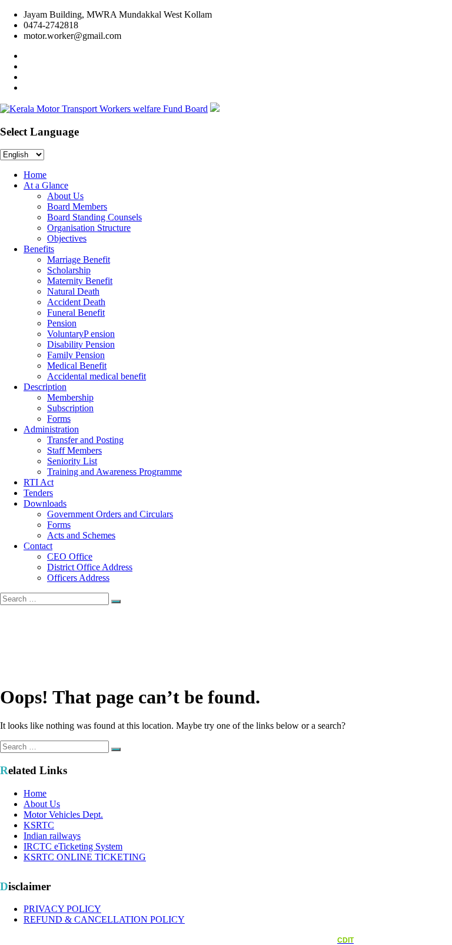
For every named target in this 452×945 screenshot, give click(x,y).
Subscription (70, 408)
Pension (62, 323)
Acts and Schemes (81, 535)
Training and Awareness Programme (114, 472)
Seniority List (72, 461)
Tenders (38, 493)
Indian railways (52, 836)
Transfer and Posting (85, 440)
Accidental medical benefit (96, 376)
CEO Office (69, 556)
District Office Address (89, 567)
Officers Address (78, 578)
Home (35, 175)
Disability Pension (81, 344)
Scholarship (69, 270)
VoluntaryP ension (81, 334)
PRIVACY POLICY (62, 909)
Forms (59, 419)
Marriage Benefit (78, 260)
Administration (51, 429)
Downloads (45, 503)
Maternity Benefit (79, 281)
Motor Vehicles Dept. (63, 814)
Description (45, 387)
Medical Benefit (77, 366)
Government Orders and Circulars (110, 514)
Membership (70, 397)
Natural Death (73, 291)
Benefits (39, 249)
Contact (38, 546)
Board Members (77, 206)
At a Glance (46, 185)
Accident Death (76, 302)
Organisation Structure (89, 228)
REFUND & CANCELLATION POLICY (104, 919)
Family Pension (76, 355)
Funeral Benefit (76, 313)
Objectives (67, 238)
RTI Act (39, 482)
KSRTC (39, 825)
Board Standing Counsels (94, 217)
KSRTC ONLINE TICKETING (85, 857)
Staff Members (74, 450)
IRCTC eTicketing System (73, 846)
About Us (65, 196)
